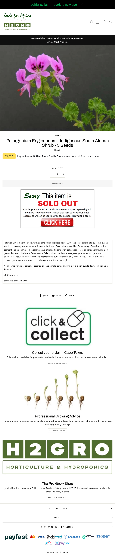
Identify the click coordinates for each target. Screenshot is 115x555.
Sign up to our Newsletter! (57, 527)
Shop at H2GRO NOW (57, 498)
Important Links (57, 508)
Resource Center (57, 430)
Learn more (93, 156)
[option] (57, 38)
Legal (57, 517)
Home (56, 135)
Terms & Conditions (57, 363)
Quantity (57, 168)
